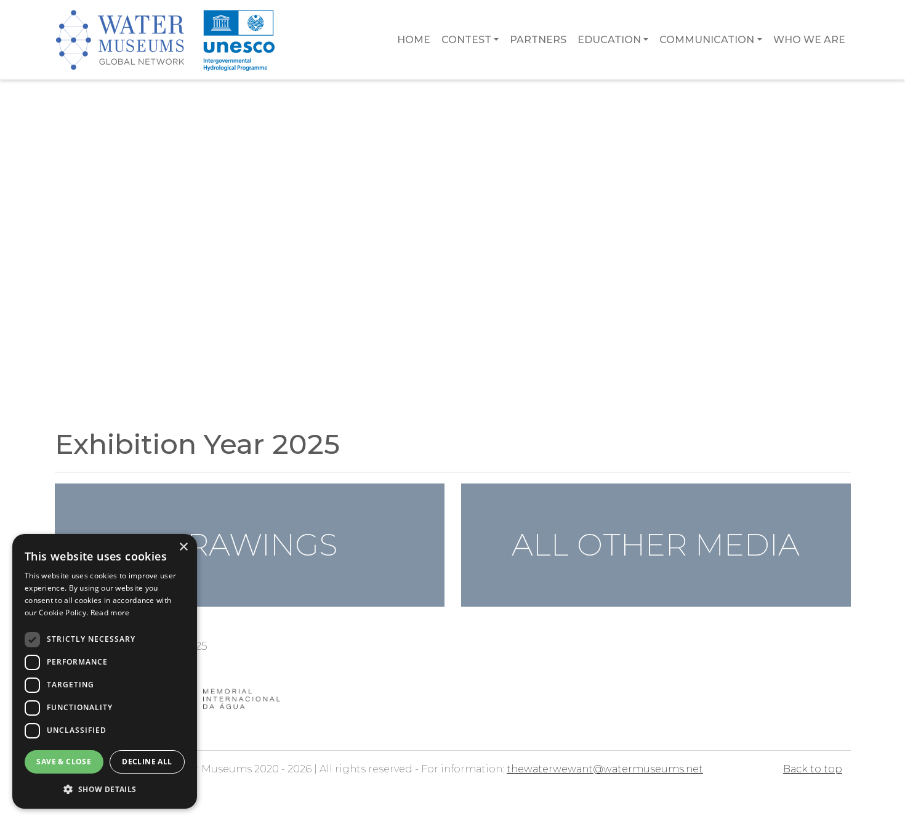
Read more (110, 612)
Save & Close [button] (63, 761)
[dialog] (104, 671)
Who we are (809, 40)
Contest (466, 40)
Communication (706, 40)
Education (609, 40)
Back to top (812, 769)
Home (413, 40)
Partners (538, 40)
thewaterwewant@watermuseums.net (605, 769)
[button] (105, 789)
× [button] (183, 547)
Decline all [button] (147, 761)
